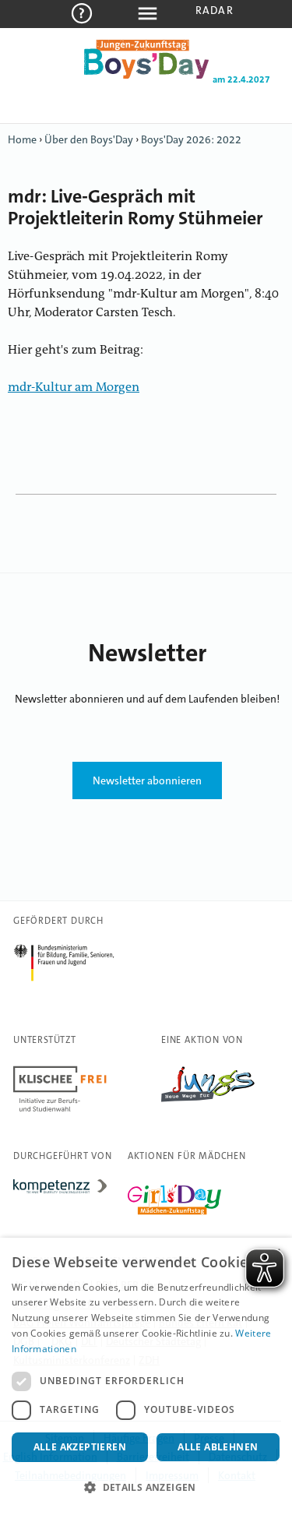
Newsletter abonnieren (147, 780)
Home (22, 139)
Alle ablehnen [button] (218, 1446)
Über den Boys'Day (88, 139)
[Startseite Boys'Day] (146, 75)
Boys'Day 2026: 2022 (191, 139)
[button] (146, 1487)
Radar (214, 10)
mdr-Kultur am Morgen (73, 388)
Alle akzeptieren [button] (79, 1446)
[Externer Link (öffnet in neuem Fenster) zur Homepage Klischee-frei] (60, 1111)
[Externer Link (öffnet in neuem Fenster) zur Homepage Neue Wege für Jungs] (208, 1102)
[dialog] (146, 1376)
